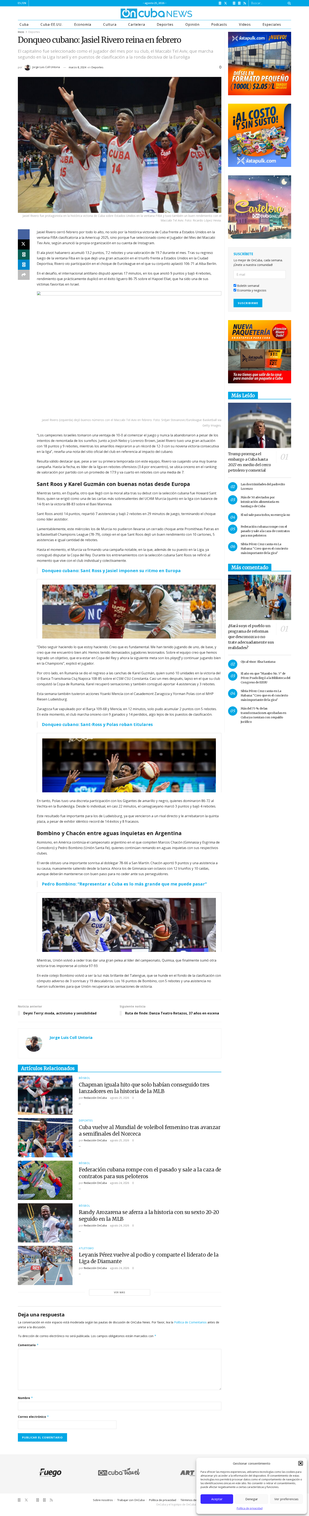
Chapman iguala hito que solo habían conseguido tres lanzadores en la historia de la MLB (144, 1088)
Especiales (272, 24)
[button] (300, 1463)
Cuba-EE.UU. (51, 24)
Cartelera (136, 24)
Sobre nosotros (103, 1500)
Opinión (192, 24)
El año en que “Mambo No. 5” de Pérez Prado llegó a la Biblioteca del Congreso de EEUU (266, 678)
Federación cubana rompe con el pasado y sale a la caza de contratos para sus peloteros (265, 531)
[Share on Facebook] (24, 234)
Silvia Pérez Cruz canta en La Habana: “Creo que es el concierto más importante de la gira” (264, 548)
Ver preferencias (286, 1499)
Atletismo (86, 1248)
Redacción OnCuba (95, 1098)
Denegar (251, 1499)
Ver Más (119, 1292)
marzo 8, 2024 (77, 67)
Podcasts (219, 24)
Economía (82, 24)
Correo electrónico (33, 1417)
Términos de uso (191, 1500)
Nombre (25, 1398)
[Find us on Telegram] (239, 3)
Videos (245, 24)
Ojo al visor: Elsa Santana (258, 662)
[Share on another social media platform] (24, 275)
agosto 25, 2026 (119, 1098)
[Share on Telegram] (24, 265)
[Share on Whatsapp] (24, 255)
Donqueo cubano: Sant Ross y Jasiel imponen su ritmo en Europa (111, 570)
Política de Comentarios (190, 1322)
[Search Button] (288, 3)
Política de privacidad (250, 1508)
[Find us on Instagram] (234, 3)
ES (19, 3)
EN (24, 3)
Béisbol (84, 1078)
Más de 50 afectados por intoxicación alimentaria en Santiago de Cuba (260, 501)
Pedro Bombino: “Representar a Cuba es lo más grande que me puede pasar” (124, 884)
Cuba (24, 24)
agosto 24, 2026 (119, 1183)
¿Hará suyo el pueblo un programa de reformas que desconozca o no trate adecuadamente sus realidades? (251, 636)
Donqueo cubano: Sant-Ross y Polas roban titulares (97, 724)
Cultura (109, 24)
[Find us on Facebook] (220, 3)
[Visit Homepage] (140, 13)
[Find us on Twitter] (225, 3)
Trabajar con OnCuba (131, 1500)
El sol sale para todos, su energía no (265, 515)
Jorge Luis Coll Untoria (46, 67)
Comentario (28, 1345)
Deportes (165, 24)
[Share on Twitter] (24, 244)
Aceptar (217, 1499)
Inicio (21, 32)
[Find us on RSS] (244, 3)
